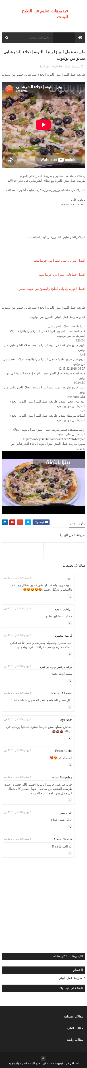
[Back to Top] (43, 1058)
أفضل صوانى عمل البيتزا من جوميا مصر (59, 260)
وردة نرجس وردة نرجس (56, 666)
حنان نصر (66, 812)
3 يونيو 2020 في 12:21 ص (17, 577)
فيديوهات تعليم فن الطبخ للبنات (45, 1063)
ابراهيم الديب (63, 609)
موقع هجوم (15, 1063)
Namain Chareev (61, 693)
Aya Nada (66, 720)
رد (70, 596)
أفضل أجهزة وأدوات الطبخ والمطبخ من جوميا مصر (52, 288)
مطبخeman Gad (62, 777)
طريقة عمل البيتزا (49, 66)
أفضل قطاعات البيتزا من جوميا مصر (61, 274)
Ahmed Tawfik (62, 839)
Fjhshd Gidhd (63, 750)
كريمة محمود (63, 635)
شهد (69, 578)
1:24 (14, 700)
